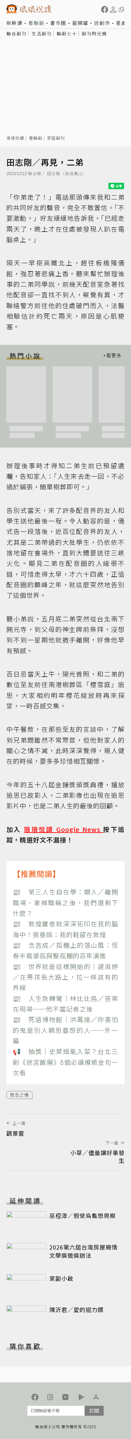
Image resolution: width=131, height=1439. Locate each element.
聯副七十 (67, 33)
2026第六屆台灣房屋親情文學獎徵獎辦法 (83, 1251)
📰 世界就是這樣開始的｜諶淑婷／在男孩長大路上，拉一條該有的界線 (65, 977)
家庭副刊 (56, 138)
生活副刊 (41, 33)
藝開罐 (80, 22)
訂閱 (94, 1410)
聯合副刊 (16, 33)
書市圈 (58, 22)
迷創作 (102, 22)
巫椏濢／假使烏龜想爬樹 (82, 1215)
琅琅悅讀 (15, 138)
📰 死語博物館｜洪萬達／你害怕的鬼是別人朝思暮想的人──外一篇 (65, 1030)
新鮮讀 (14, 22)
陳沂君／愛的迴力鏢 (76, 1309)
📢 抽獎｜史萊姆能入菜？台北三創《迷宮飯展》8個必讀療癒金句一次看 (65, 1062)
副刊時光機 (94, 33)
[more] (112, 355)
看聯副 (36, 22)
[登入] (113, 9)
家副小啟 (61, 1278)
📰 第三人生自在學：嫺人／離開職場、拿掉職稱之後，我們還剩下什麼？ (65, 902)
